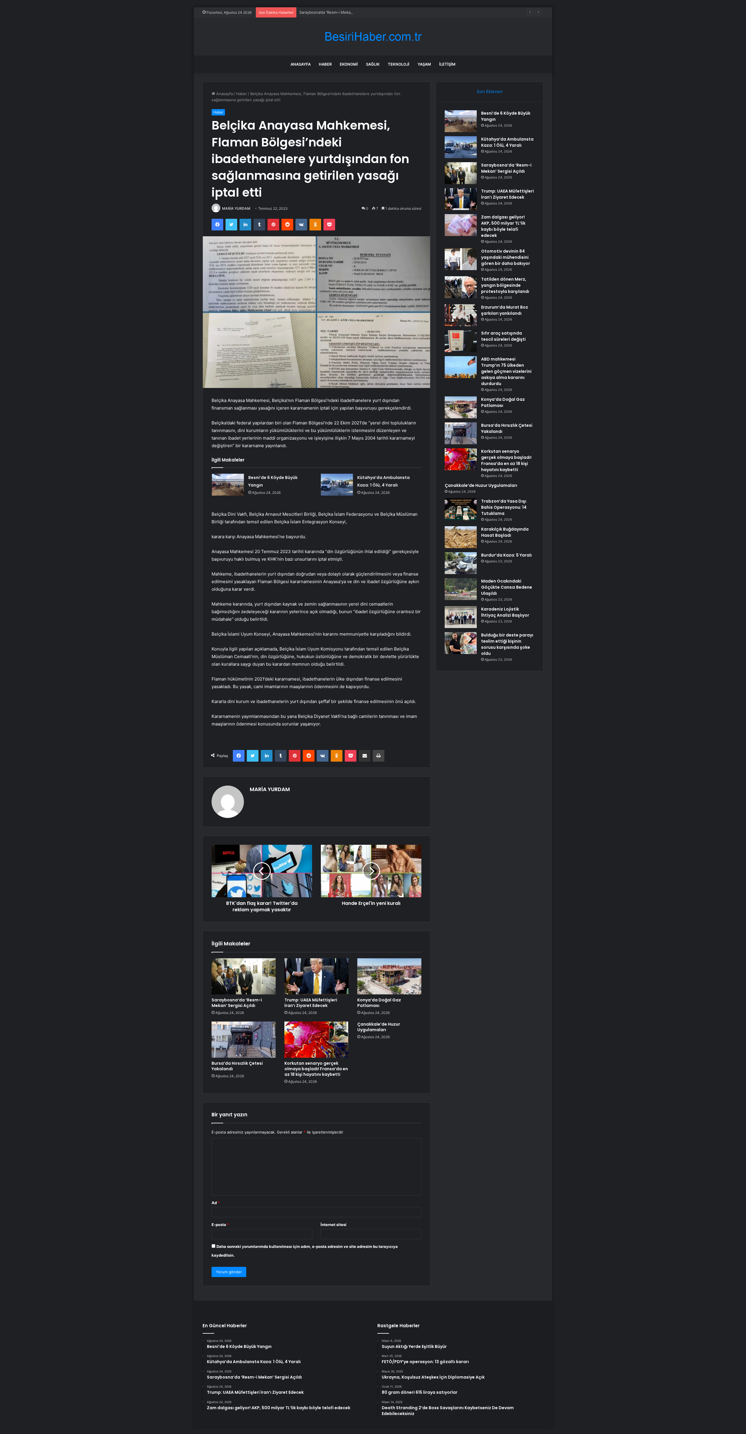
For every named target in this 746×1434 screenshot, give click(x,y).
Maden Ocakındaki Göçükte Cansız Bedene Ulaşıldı (506, 587)
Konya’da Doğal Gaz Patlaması (379, 1002)
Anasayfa (301, 64)
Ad (216, 1202)
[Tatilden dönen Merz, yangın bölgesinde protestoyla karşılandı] (461, 287)
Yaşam (424, 64)
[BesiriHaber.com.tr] (373, 36)
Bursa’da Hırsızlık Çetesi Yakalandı (237, 1066)
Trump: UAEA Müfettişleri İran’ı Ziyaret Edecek (310, 1002)
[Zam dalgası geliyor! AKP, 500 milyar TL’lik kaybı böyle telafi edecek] (461, 225)
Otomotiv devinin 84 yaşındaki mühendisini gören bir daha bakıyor (505, 257)
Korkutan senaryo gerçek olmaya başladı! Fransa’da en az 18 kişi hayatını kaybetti (316, 1068)
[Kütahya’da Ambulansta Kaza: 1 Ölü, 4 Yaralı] (337, 485)
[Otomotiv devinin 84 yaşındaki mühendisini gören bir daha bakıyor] (461, 259)
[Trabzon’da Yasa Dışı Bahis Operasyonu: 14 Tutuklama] (461, 509)
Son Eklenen (490, 91)
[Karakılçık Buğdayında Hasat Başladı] (461, 537)
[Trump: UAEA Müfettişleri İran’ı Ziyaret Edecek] (316, 976)
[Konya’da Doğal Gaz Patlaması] (389, 976)
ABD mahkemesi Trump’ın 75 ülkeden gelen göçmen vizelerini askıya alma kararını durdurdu (506, 371)
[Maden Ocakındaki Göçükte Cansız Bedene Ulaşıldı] (461, 589)
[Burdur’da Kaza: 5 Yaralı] (461, 563)
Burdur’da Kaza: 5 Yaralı (506, 555)
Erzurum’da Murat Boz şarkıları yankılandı (504, 310)
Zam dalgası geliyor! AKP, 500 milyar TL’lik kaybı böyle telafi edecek (503, 226)
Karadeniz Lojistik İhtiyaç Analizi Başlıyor (505, 612)
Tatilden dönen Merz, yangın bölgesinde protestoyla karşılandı (505, 285)
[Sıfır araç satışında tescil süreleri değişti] (461, 341)
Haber (325, 64)
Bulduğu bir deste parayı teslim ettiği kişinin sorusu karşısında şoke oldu (507, 644)
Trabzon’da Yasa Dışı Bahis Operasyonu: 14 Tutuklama (504, 507)
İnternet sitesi (333, 1224)
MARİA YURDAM (236, 208)
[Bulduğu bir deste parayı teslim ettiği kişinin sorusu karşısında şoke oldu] (461, 643)
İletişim (447, 64)
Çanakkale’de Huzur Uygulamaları (378, 1027)
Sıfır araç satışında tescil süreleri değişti (503, 336)
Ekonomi (349, 64)
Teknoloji (398, 64)
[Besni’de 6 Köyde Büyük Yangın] (228, 485)
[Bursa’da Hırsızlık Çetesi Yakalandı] (244, 1040)
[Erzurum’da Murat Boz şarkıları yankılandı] (461, 315)
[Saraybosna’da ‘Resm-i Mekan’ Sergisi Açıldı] (244, 976)
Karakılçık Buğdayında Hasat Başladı (505, 532)
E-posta (220, 1224)
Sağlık (373, 64)
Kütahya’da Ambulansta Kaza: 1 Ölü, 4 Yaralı (507, 142)
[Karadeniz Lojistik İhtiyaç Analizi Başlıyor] (461, 617)
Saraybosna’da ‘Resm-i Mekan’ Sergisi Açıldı (338, 12)
